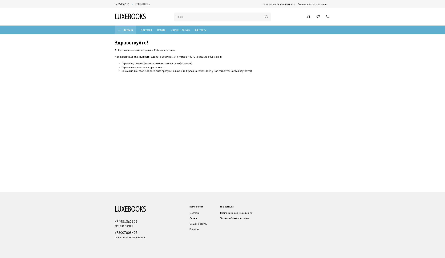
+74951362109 (122, 4)
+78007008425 (142, 4)
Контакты (200, 29)
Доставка (146, 29)
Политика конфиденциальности (279, 4)
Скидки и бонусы (180, 29)
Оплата (161, 29)
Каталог (128, 30)
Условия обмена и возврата (312, 4)
